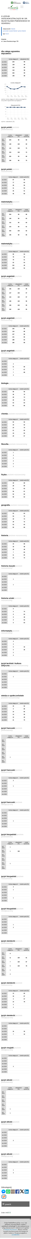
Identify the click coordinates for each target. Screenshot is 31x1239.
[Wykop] (3, 1198)
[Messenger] (3, 1193)
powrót (6, 1203)
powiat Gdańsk (13, 31)
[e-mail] (13, 1193)
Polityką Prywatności (10, 1229)
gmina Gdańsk (22, 31)
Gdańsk (13, 28)
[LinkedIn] (27, 1193)
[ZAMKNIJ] (15, 1235)
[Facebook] (17, 1193)
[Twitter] (22, 1192)
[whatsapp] (8, 1193)
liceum (7, 33)
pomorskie (5, 31)
